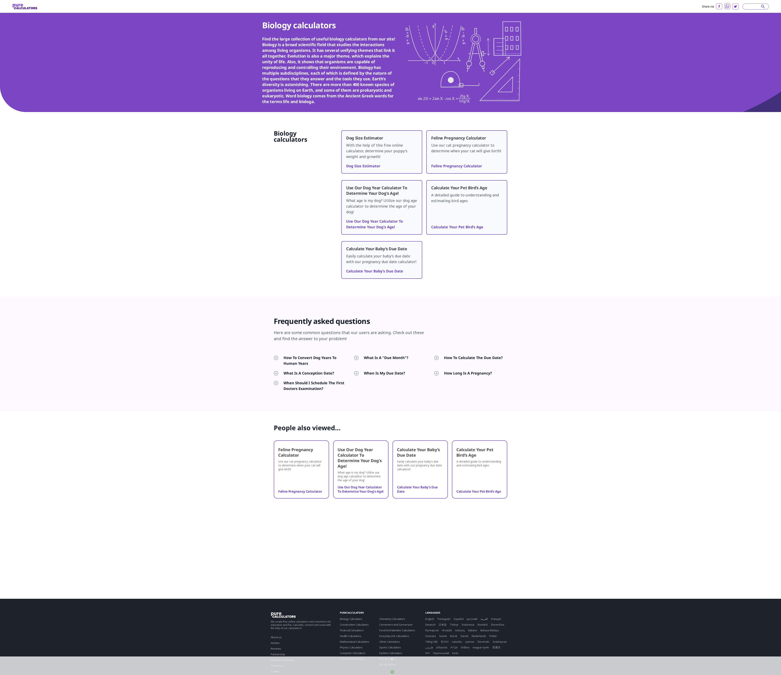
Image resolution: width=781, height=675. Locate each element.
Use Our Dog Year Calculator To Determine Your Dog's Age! (361, 489)
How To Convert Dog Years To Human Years (310, 360)
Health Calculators (350, 636)
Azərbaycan (500, 641)
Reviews (276, 648)
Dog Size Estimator (363, 165)
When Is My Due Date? (384, 373)
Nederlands (479, 636)
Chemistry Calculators (392, 619)
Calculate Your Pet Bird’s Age (457, 226)
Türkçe (454, 624)
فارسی (429, 647)
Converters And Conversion (396, 624)
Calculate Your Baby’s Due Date (374, 271)
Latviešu (457, 641)
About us (276, 637)
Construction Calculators (354, 624)
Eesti (455, 653)
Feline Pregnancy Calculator (456, 165)
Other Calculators (389, 641)
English (429, 619)
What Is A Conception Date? (309, 373)
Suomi (443, 636)
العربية (484, 619)
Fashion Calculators (390, 653)
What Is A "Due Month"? (386, 357)
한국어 (445, 641)
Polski (493, 636)
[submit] (763, 6)
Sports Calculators (390, 647)
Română (483, 624)
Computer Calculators (352, 653)
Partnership (278, 654)
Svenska (430, 636)
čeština (465, 647)
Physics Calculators (351, 647)
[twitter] (735, 6)
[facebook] (719, 6)
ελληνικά (441, 647)
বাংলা (427, 653)
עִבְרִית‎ (454, 647)
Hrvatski (447, 630)
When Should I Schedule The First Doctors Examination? (314, 385)
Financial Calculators (352, 630)
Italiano (472, 630)
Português (443, 619)
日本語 (443, 624)
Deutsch (430, 624)
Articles (275, 643)
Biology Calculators (351, 619)
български (432, 630)
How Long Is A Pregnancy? (468, 373)
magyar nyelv (481, 647)
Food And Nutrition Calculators (397, 630)
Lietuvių (460, 630)
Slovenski (483, 641)
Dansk (464, 636)
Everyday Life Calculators (394, 636)
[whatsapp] (727, 6)
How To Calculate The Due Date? (473, 357)
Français (496, 619)
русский (472, 619)
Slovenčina (497, 624)
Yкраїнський (441, 653)
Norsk (453, 636)
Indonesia (468, 624)
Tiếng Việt (431, 641)
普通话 (496, 647)
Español (459, 619)
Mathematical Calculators (354, 641)
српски (469, 641)
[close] (392, 659)
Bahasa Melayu (489, 630)
